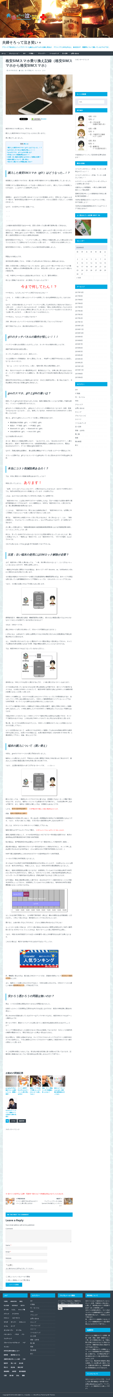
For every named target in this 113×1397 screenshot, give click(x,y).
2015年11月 (79, 370)
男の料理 (78, 441)
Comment (9, 1229)
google (15, 1305)
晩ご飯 (77, 434)
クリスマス (15, 1314)
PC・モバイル (36, 70)
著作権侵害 (22, 1371)
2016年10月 (79, 333)
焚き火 (6, 1367)
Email (8, 1252)
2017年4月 (79, 311)
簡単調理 (6, 1371)
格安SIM (21, 1121)
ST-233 (6, 1310)
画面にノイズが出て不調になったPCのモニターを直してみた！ (35, 1091)
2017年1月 (79, 322)
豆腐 (5, 1375)
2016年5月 (79, 351)
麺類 (23, 1375)
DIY (24, 53)
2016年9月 (79, 337)
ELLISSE (6, 1305)
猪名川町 (20, 1367)
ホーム (4, 53)
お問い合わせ (75, 53)
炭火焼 (21, 1363)
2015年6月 (79, 377)
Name (8, 1245)
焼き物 (13, 1367)
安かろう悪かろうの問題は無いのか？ (19, 162)
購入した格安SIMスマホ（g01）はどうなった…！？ (24, 148)
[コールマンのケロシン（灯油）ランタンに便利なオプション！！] (83, 228)
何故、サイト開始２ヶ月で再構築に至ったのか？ (47, 1090)
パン (23, 1334)
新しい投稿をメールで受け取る (19, 1280)
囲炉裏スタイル (15, 1355)
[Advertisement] (22, 1144)
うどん (13, 1310)
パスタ (17, 1334)
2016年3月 (79, 359)
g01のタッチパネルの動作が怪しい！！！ (21, 150)
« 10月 (78, 278)
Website (8, 1258)
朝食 (76, 438)
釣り (76, 445)
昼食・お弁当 (79, 430)
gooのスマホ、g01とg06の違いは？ (19, 152)
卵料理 (6, 1355)
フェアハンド (8, 1338)
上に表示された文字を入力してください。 (20, 1268)
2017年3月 (79, 314)
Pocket (43, 119)
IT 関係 (31, 53)
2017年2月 (79, 318)
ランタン (6, 1347)
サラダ (6, 1322)
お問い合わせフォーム (92, 1384)
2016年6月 (79, 348)
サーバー (13, 1322)
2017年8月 (79, 300)
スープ (13, 1326)
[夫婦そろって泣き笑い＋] (56, 36)
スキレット (22, 1322)
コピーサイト (16, 1318)
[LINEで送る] (36, 119)
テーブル (18, 1330)
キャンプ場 (21, 1310)
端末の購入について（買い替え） (18, 159)
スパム (6, 1326)
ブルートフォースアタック (12, 1343)
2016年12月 (79, 325)
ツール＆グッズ (54, 53)
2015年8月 (79, 374)
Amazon (13, 1301)
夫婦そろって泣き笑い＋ (25, 1395)
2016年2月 (79, 362)
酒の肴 (11, 1375)
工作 (24, 1359)
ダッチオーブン (8, 1330)
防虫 (17, 1375)
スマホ (13, 1121)
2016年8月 (79, 340)
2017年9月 (79, 296)
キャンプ (78, 412)
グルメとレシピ (13, 53)
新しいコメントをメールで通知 (19, 1277)
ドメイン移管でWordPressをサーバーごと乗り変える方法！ (23, 1091)
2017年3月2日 (12, 70)
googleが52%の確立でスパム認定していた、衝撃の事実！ (11, 1091)
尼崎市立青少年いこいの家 (12, 1359)
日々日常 (65, 53)
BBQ (21, 1301)
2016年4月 (79, 355)
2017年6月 (79, 303)
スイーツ (78, 419)
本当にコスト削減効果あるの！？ (18, 155)
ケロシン (6, 1318)
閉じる (26, 144)
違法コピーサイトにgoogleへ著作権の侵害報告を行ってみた (59, 1091)
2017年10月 (79, 292)
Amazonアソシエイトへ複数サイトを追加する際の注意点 (11, 1113)
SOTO (22, 1305)
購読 (60, 1308)
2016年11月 (79, 329)
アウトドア (41, 53)
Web (76, 401)
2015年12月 (79, 366)
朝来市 (6, 1363)
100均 (6, 1301)
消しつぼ (13, 1363)
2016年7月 (79, 344)
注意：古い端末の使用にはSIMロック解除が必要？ (24, 157)
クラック (6, 1314)
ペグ (24, 1343)
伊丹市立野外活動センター (12, 1351)
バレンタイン (8, 1334)
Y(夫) (22, 70)
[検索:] (91, 102)
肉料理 (14, 1371)
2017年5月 (79, 307)
